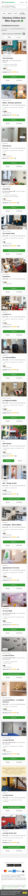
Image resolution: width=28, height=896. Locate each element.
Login (23, 2)
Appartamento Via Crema (11, 568)
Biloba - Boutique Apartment (12, 103)
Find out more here (16, 891)
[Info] (20, 34)
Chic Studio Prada (9, 233)
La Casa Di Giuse (8, 655)
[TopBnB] (23, 34)
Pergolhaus (6, 276)
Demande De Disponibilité (14, 250)
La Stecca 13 (7, 314)
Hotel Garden (7, 443)
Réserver (14, 77)
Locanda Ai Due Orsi (9, 833)
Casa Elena (6, 189)
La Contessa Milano (9, 357)
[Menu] (26, 2)
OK (24, 893)
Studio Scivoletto (10, 889)
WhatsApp (20, 80)
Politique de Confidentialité (12, 886)
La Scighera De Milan (10, 400)
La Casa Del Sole (8, 740)
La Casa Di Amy (8, 795)
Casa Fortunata (8, 58)
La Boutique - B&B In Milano (12, 525)
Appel (8, 80)
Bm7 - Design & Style (10, 483)
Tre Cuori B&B (7, 611)
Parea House (7, 146)
